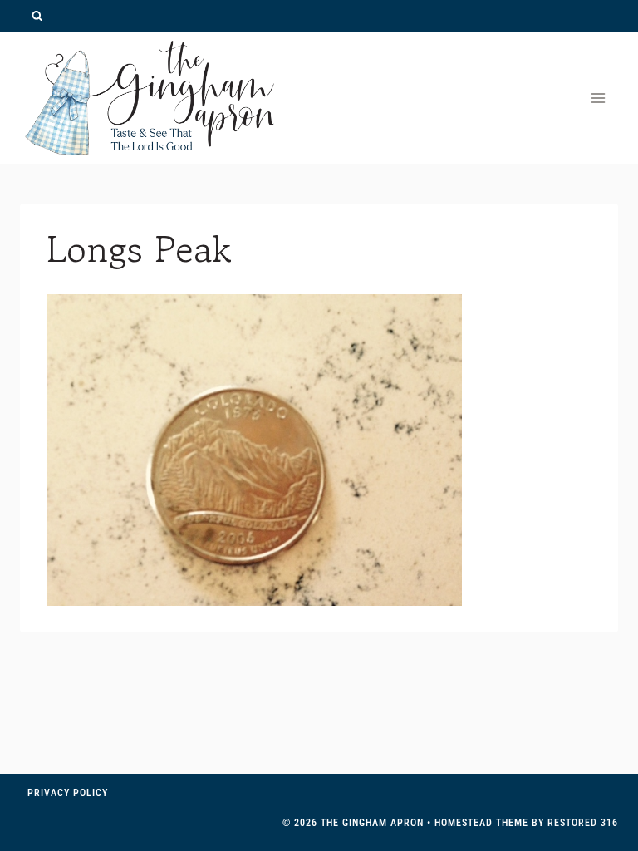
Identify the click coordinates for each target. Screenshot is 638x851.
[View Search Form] (37, 16)
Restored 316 (582, 823)
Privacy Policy (67, 793)
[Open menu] (597, 98)
